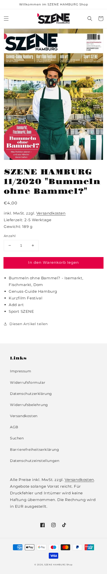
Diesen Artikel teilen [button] (28, 324)
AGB (14, 427)
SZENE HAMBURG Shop (58, 564)
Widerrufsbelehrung (29, 405)
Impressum (20, 371)
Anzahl (10, 236)
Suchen (17, 438)
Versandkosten (51, 213)
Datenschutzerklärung (31, 393)
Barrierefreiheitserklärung (34, 449)
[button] (6, 18)
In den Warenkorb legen (53, 262)
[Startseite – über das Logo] (54, 19)
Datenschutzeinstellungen (34, 460)
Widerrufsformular (27, 382)
